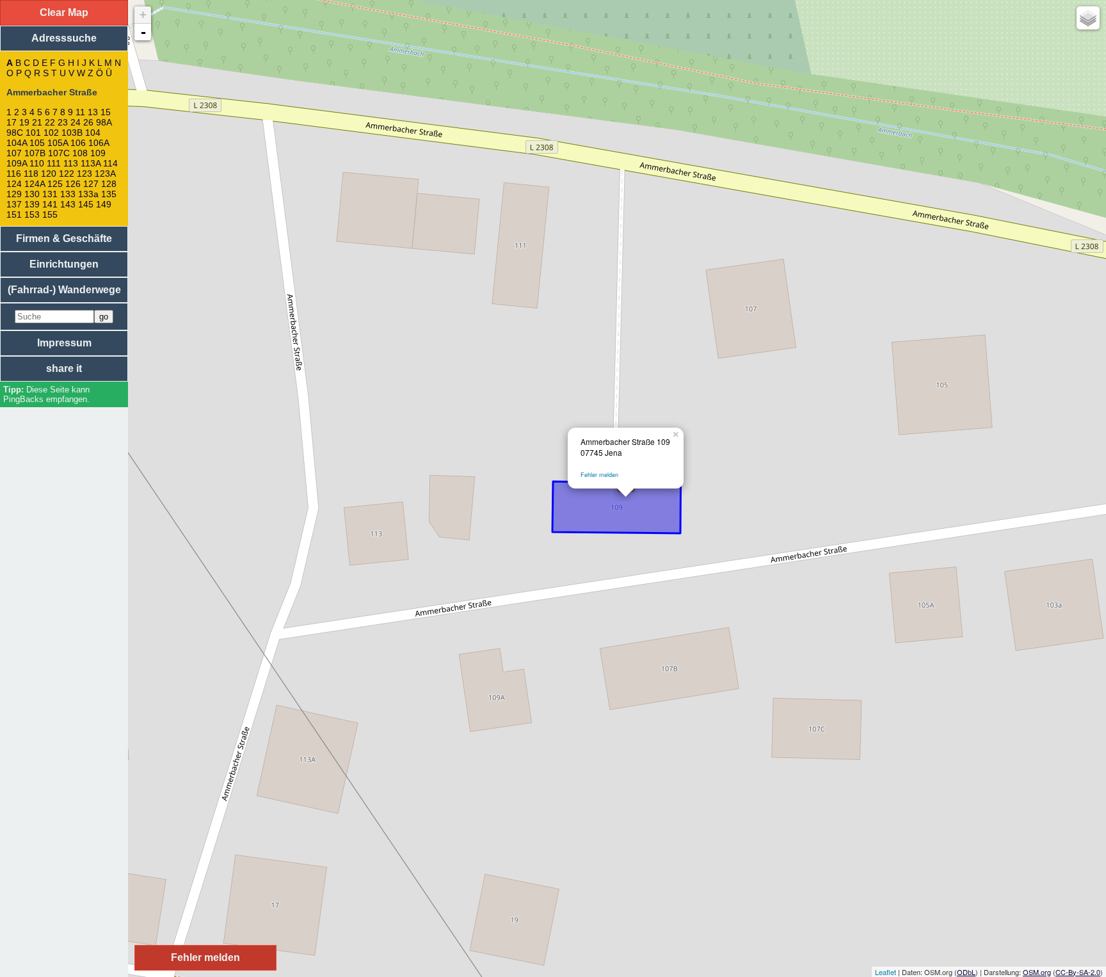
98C (14, 132)
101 (33, 132)
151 (14, 214)
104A (16, 143)
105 (37, 143)
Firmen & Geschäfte (64, 238)
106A (98, 143)
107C (59, 153)
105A (57, 143)
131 (50, 194)
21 (37, 122)
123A (105, 173)
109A (16, 163)
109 (98, 153)
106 (78, 143)
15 (105, 112)
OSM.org (1037, 972)
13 (93, 112)
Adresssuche (64, 38)
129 (14, 194)
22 (50, 122)
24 (75, 122)
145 (85, 204)
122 (66, 173)
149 (103, 204)
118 (31, 173)
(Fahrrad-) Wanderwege (64, 289)
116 (13, 173)
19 (24, 122)
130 (32, 194)
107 (14, 153)
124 (14, 184)
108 (80, 153)
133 (68, 194)
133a (88, 194)
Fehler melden (599, 475)
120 (48, 173)
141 (50, 204)
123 (84, 173)
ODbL (966, 972)
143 (68, 204)
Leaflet (885, 972)
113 (70, 163)
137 (14, 204)
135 (108, 194)
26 (88, 122)
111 (54, 163)
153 (32, 214)
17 (11, 122)
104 (92, 132)
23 (63, 122)
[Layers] (1088, 17)
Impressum (64, 342)
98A (103, 122)
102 (51, 132)
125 (55, 184)
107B (34, 153)
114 (110, 163)
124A (34, 184)
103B (72, 132)
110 (36, 163)
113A (90, 163)
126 (73, 184)
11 (80, 112)
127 (91, 184)
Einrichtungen (64, 264)
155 (50, 214)
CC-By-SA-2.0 (1077, 972)
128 (108, 184)
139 (32, 204)
